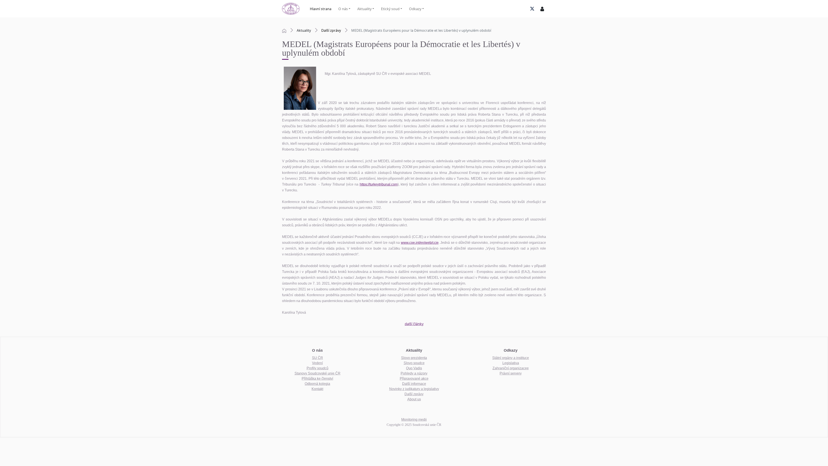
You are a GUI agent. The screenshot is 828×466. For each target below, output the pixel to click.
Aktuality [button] (364, 8)
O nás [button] (343, 8)
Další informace (414, 384)
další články (414, 323)
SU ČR (317, 358)
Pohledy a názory (414, 373)
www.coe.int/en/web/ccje (420, 242)
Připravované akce (414, 378)
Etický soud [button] (390, 8)
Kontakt (317, 389)
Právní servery (511, 373)
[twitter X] (532, 8)
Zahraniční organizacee (510, 368)
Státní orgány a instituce (510, 358)
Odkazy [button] (415, 8)
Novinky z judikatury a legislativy (414, 389)
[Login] (542, 8)
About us (414, 399)
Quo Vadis (414, 368)
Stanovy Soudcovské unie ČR (317, 373)
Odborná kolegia (317, 384)
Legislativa (510, 363)
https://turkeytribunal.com (379, 184)
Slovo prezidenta (414, 358)
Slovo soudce (414, 363)
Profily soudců (317, 368)
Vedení (317, 363)
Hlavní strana (320, 8)
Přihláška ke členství (317, 378)
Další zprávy (331, 30)
